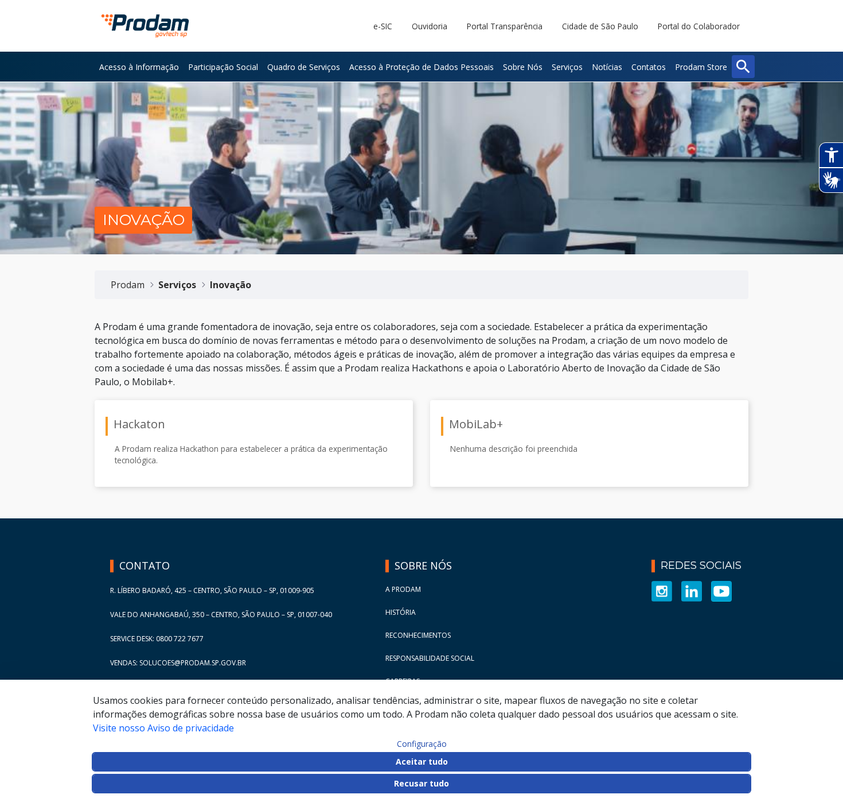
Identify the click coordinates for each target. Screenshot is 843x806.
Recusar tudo (421, 783)
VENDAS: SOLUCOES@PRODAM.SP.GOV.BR (178, 663)
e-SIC (382, 26)
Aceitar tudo (422, 761)
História (400, 612)
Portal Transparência (505, 26)
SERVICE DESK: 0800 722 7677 (157, 639)
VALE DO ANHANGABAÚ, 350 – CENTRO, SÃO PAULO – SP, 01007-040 (221, 614)
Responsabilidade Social (429, 658)
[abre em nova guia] (661, 590)
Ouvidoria (429, 26)
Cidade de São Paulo (600, 26)
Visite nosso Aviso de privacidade (163, 728)
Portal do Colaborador (699, 26)
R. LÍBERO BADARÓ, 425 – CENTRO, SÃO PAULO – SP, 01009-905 (212, 590)
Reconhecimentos (418, 635)
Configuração (422, 744)
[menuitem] (139, 67)
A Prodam (403, 589)
